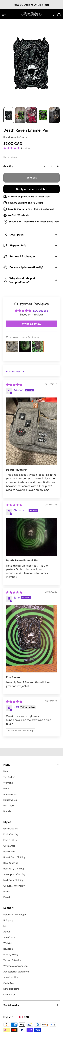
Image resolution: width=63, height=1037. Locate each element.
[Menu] (4, 14)
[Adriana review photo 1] (31, 431)
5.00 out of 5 (40, 310)
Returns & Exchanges (22, 256)
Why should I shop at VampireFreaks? (22, 280)
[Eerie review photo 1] (31, 639)
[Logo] (31, 14)
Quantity (8, 166)
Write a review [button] (31, 324)
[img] (14, 385)
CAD (26, 1017)
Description (16, 234)
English (7, 1017)
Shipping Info (17, 245)
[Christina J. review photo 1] (31, 537)
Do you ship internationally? (26, 267)
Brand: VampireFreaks (15, 137)
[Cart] (59, 14)
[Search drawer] (52, 14)
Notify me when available (31, 189)
